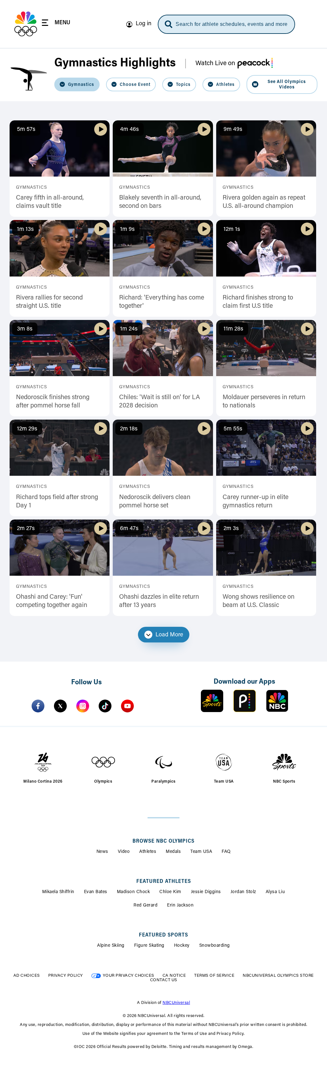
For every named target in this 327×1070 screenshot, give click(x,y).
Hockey (182, 946)
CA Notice (174, 976)
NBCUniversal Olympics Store (278, 976)
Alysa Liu (275, 892)
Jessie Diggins (206, 892)
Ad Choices (26, 976)
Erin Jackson (180, 905)
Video (124, 852)
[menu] (56, 23)
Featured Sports (163, 935)
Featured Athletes (163, 881)
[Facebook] (38, 706)
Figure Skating (149, 946)
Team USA (201, 852)
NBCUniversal (176, 1003)
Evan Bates (95, 892)
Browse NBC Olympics (163, 841)
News (102, 852)
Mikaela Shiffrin (58, 892)
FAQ (226, 852)
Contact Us (163, 980)
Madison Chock (133, 892)
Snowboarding (214, 946)
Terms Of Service (214, 976)
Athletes (147, 852)
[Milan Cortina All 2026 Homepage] (26, 24)
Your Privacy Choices (128, 976)
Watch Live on (215, 63)
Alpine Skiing (111, 946)
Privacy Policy (65, 976)
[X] (60, 706)
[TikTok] (105, 706)
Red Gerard (145, 905)
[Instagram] (82, 706)
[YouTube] (127, 706)
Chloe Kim (170, 892)
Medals (173, 852)
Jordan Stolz (243, 892)
